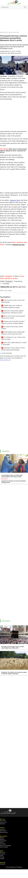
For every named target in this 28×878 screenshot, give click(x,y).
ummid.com (4, 7)
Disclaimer (2, 823)
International (3, 840)
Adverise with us (4, 832)
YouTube (2, 857)
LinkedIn (2, 858)
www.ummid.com (5, 360)
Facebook (2, 854)
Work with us (3, 830)
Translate (6, 283)
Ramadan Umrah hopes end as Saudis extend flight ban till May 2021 (12, 647)
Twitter (1, 855)
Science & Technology (5, 845)
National (2, 837)
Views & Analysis (4, 847)
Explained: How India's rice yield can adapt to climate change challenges (13, 673)
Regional (2, 839)
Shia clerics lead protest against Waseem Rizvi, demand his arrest (13, 150)
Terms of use (3, 822)
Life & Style (3, 843)
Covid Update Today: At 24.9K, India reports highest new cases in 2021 (11, 476)
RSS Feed (2, 852)
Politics (1, 842)
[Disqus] (14, 383)
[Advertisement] (14, 20)
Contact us (2, 829)
